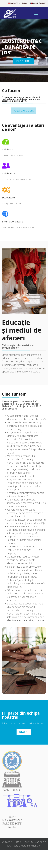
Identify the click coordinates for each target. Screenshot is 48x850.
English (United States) (18, 3)
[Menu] (36, 13)
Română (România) (39, 3)
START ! (23, 732)
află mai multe (24, 110)
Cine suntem (24, 61)
